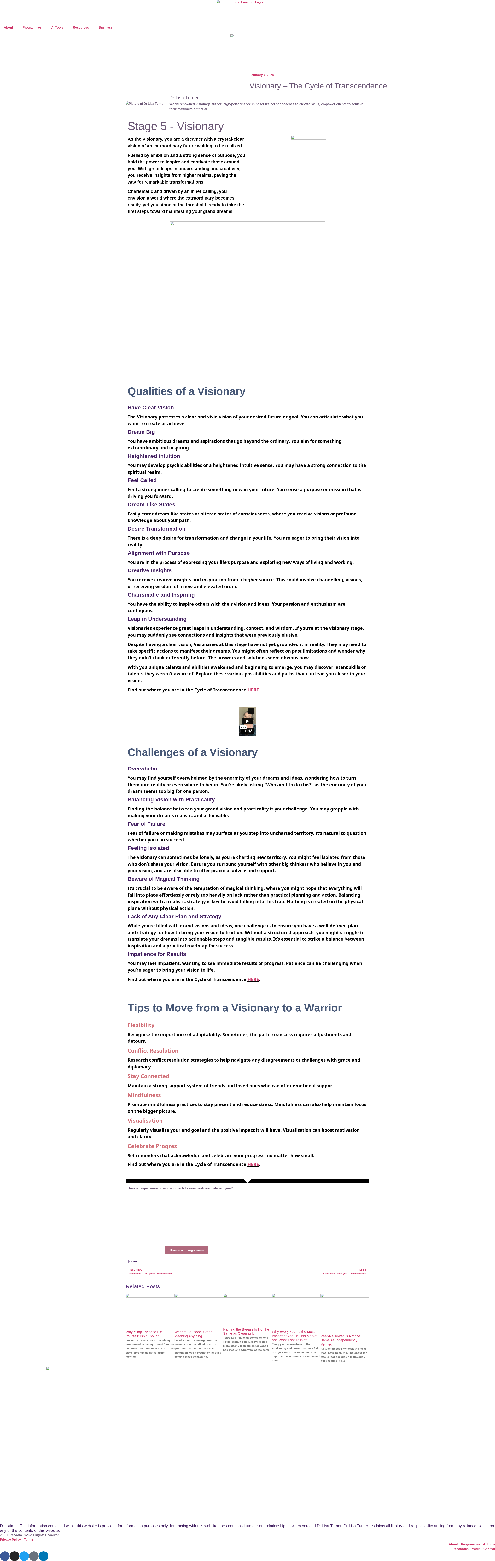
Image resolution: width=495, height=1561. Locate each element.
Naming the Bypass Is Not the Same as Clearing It (246, 1331)
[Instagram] (14, 1556)
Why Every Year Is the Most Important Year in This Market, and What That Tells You (295, 1336)
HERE (253, 690)
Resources (81, 27)
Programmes (32, 27)
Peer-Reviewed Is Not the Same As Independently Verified (340, 1340)
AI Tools (57, 27)
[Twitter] (24, 1556)
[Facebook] (5, 1556)
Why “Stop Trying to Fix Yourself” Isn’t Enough (144, 1334)
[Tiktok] (34, 1556)
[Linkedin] (43, 1556)
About (8, 27)
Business (106, 27)
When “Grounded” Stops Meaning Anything (193, 1334)
